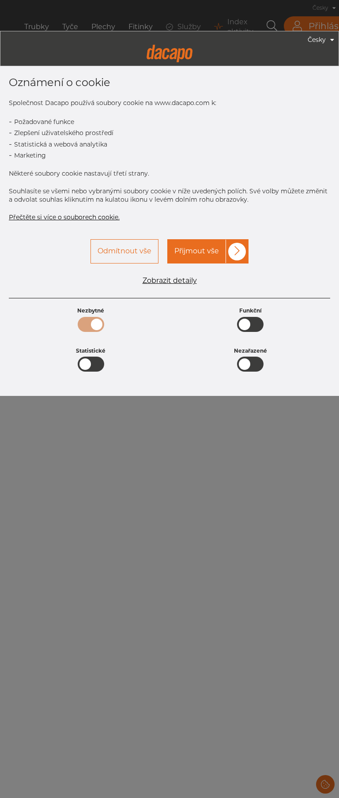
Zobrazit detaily (170, 281)
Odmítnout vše (124, 251)
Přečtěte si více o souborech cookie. (64, 217)
